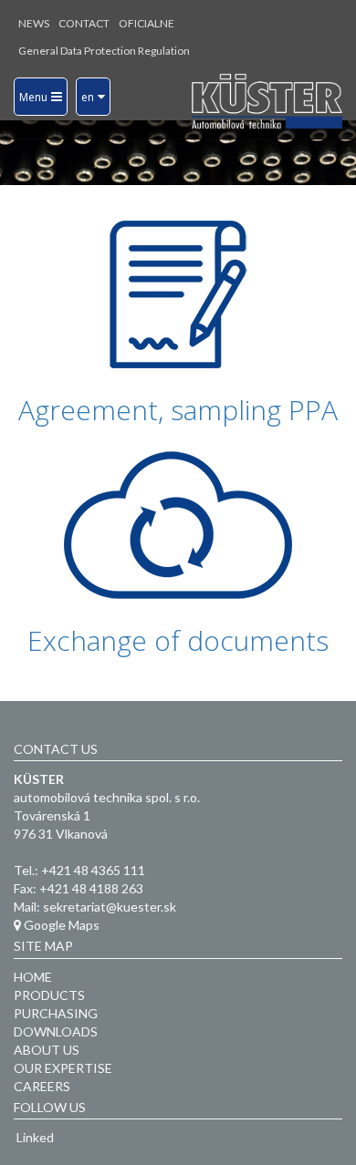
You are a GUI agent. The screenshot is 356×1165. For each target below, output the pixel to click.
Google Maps (60, 925)
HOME (33, 977)
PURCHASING (56, 1013)
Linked (34, 1137)
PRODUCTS (49, 995)
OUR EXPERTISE (63, 1068)
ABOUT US (46, 1049)
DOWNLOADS (56, 1031)
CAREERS (42, 1086)
